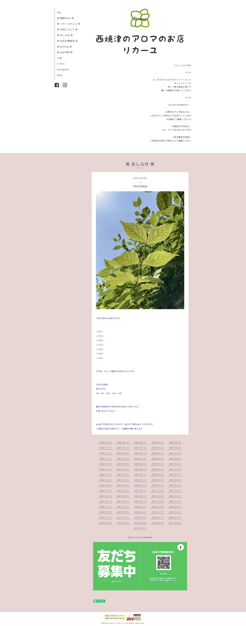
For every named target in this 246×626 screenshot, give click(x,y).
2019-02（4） (175, 523)
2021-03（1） (123, 501)
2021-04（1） (106, 501)
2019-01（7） (140, 528)
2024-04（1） (140, 464)
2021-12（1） (140, 490)
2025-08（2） (175, 447)
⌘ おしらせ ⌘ (65, 35)
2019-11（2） (106, 517)
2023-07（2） (175, 469)
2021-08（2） (123, 496)
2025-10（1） (140, 447)
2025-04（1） (140, 453)
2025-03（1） (158, 453)
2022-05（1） (140, 485)
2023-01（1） (175, 474)
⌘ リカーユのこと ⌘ (68, 23)
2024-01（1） (106, 469)
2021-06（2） (158, 496)
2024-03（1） (158, 464)
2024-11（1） (123, 458)
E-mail (61, 63)
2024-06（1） (106, 464)
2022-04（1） (158, 485)
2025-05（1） (123, 453)
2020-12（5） (175, 501)
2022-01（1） (123, 490)
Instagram (63, 69)
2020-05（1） (106, 512)
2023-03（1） (158, 474)
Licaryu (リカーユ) (116, 623)
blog (59, 75)
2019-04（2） (140, 523)
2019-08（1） (158, 517)
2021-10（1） (175, 490)
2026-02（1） (175, 442)
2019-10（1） (123, 517)
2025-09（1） (158, 447)
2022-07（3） (106, 485)
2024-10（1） (140, 458)
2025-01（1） (106, 458)
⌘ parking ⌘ (64, 46)
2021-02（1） (140, 501)
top (59, 12)
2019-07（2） (175, 517)
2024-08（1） (175, 458)
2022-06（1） (123, 485)
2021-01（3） (158, 501)
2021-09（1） (106, 496)
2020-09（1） (140, 506)
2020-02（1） (140, 512)
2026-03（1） (158, 442)
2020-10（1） (123, 506)
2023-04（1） (140, 474)
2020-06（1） (175, 506)
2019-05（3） (123, 523)
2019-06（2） (106, 523)
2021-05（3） (175, 496)
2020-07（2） (158, 506)
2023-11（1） (123, 469)
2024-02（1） (175, 464)
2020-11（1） (106, 506)
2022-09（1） (158, 480)
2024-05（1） (123, 464)
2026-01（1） (106, 447)
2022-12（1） (106, 480)
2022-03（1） (175, 485)
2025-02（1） (175, 453)
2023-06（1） (106, 474)
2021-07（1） (140, 496)
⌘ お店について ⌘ (67, 29)
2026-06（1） (123, 442)
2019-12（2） (175, 512)
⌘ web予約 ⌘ (65, 52)
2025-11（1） (123, 447)
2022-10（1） (140, 480)
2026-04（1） (140, 442)
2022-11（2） (123, 480)
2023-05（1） (123, 474)
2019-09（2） (140, 517)
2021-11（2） (158, 490)
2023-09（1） (140, 469)
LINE (60, 58)
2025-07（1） (106, 453)
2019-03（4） (158, 523)
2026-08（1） (106, 442)
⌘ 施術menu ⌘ (65, 18)
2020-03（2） (123, 512)
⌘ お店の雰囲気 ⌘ (67, 40)
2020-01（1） (158, 512)
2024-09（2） (158, 458)
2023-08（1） (158, 469)
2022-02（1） (106, 490)
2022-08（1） (175, 480)
